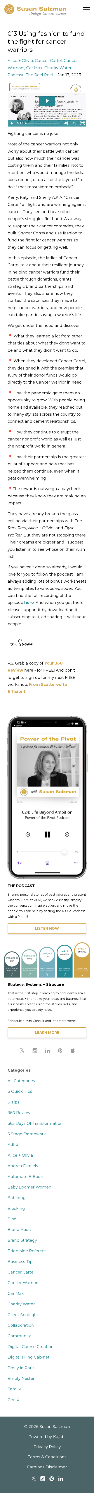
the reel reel (39, 74)
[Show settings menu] (74, 123)
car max (34, 67)
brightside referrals (27, 1250)
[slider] (42, 123)
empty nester (21, 1378)
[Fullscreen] (82, 123)
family (14, 1389)
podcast (16, 74)
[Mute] (66, 123)
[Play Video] (11, 123)
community (19, 1336)
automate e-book (25, 1176)
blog (12, 1219)
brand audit (19, 1229)
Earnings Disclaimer (47, 1467)
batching (17, 1197)
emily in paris (21, 1368)
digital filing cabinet (28, 1357)
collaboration (21, 1325)
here (29, 602)
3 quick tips (20, 1091)
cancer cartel (48, 60)
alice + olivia (20, 60)
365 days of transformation (35, 1123)
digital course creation (31, 1346)
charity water (57, 67)
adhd (13, 1144)
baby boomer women (29, 1187)
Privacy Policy (47, 1446)
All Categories (21, 1080)
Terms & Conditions (47, 1457)
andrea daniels (23, 1165)
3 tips (13, 1102)
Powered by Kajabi (47, 1436)
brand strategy (22, 1240)
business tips (21, 1261)
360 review (19, 1112)
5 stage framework (27, 1134)
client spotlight (23, 1314)
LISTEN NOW (47, 928)
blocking (16, 1208)
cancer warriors (23, 1282)
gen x (13, 1399)
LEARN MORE (47, 1033)
